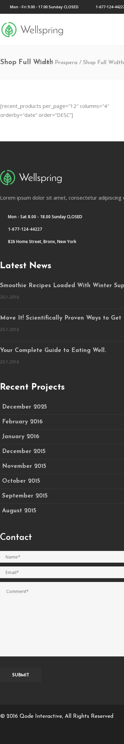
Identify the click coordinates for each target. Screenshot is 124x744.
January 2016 (20, 437)
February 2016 (22, 422)
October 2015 (21, 481)
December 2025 (24, 407)
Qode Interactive (41, 716)
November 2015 (24, 466)
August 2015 (19, 511)
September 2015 (25, 496)
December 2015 (23, 451)
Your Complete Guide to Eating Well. (53, 350)
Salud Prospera (58, 63)
